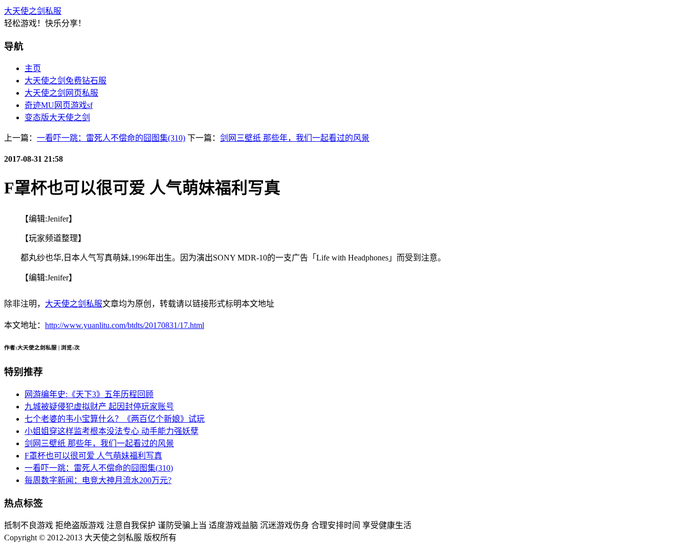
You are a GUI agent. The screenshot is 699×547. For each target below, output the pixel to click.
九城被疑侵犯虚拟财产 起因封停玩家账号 (99, 406)
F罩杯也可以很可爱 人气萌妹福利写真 (93, 455)
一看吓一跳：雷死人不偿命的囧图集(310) (111, 138)
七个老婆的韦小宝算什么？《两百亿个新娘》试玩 (115, 418)
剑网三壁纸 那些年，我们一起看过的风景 (294, 138)
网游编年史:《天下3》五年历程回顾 (89, 394)
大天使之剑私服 (32, 11)
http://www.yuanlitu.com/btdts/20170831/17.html (124, 325)
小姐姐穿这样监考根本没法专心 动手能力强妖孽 (112, 431)
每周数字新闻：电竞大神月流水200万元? (98, 480)
